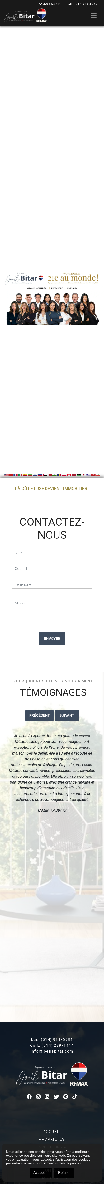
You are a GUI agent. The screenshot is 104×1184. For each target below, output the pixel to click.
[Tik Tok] (74, 1097)
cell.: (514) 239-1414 (52, 1045)
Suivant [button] (66, 715)
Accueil (52, 1131)
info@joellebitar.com (52, 1051)
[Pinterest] (66, 1097)
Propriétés (52, 1139)
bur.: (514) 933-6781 (52, 1039)
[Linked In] (47, 1097)
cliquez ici (73, 1163)
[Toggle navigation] (93, 15)
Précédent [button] (39, 715)
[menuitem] (52, 1132)
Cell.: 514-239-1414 (82, 4)
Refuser (64, 1172)
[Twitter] (56, 1097)
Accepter (40, 1172)
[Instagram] (38, 1097)
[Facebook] (29, 1097)
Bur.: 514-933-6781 (46, 4)
